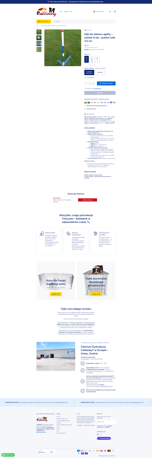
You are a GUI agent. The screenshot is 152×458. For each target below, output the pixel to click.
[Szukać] (54, 21)
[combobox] (84, 21)
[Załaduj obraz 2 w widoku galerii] (38, 37)
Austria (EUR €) (41, 452)
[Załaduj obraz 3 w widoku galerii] (38, 43)
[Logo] (46, 12)
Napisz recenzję (87, 200)
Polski (51, 452)
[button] (115, 11)
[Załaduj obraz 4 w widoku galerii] (38, 49)
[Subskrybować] (114, 422)
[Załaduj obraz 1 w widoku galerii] (38, 31)
